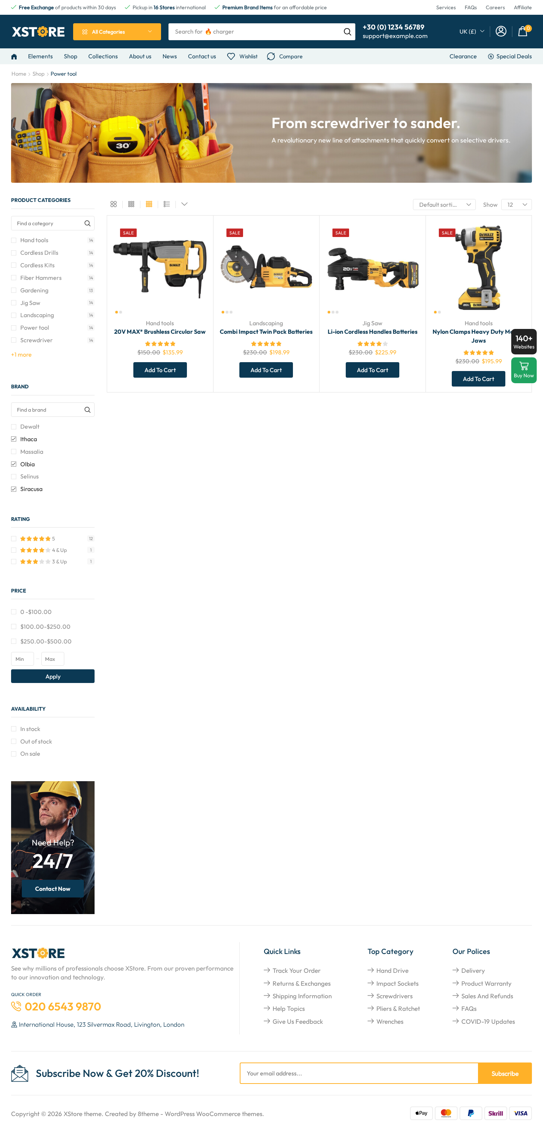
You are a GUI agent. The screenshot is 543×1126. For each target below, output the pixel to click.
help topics (289, 1008)
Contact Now (53, 888)
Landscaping (56, 315)
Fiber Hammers (56, 277)
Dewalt (30, 426)
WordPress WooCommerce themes (213, 1114)
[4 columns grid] (149, 205)
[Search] (347, 32)
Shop (39, 73)
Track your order (297, 970)
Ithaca (28, 439)
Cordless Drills (56, 252)
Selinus (29, 476)
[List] (167, 205)
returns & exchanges (302, 983)
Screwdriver (56, 340)
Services (446, 7)
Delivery (473, 970)
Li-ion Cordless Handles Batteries (372, 331)
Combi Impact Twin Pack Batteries (266, 331)
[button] (501, 31)
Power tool (56, 327)
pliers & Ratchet (398, 1008)
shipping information (302, 996)
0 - (36, 611)
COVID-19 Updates (488, 1021)
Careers (495, 7)
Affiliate (523, 7)
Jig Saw (56, 302)
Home (18, 73)
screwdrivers (394, 996)
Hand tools (56, 240)
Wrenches (389, 1021)
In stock (30, 728)
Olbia (27, 464)
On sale (30, 753)
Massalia (31, 451)
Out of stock (36, 741)
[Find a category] (87, 223)
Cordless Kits (56, 265)
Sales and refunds (487, 996)
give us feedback (298, 1021)
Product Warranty (486, 983)
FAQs (471, 7)
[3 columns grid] (131, 205)
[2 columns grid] (113, 205)
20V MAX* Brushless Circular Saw (160, 331)
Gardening (56, 290)
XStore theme (83, 1114)
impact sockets (397, 983)
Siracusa (31, 488)
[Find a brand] (87, 409)
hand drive (392, 970)
